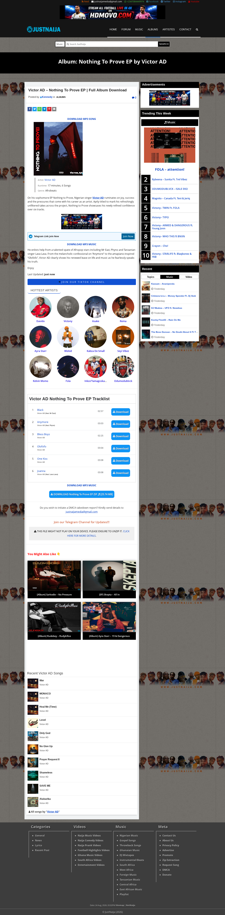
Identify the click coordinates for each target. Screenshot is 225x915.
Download (122, 412)
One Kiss (42, 458)
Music (139, 29)
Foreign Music (128, 874)
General (40, 835)
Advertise (168, 850)
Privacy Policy (170, 845)
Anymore (42, 422)
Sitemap (120, 905)
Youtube (194, 1)
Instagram (180, 1)
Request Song (170, 865)
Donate (166, 874)
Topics (150, 276)
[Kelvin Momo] (40, 367)
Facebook (153, 1)
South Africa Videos (89, 860)
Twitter (167, 1)
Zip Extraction (170, 860)
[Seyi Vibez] (123, 337)
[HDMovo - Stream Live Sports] (112, 18)
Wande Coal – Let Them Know (166, 296)
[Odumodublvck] (123, 367)
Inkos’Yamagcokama (96, 381)
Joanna (41, 471)
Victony (68, 321)
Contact (185, 29)
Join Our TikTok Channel (82, 281)
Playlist (124, 894)
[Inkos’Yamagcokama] (95, 367)
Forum (126, 29)
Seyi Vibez (123, 351)
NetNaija (130, 905)
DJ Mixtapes (127, 855)
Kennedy (47, 97)
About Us (168, 840)
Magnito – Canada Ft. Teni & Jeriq (171, 198)
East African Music (131, 889)
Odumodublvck (123, 381)
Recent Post (42, 850)
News (38, 840)
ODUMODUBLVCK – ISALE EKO (170, 189)
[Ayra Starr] (40, 337)
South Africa (127, 865)
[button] (30, 109)
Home (113, 29)
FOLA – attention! (169, 169)
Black (40, 410)
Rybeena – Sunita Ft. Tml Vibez (169, 179)
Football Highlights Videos (94, 850)
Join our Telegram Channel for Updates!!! (81, 522)
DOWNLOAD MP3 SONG (81, 119)
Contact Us (169, 835)
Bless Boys (43, 434)
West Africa (126, 870)
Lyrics (38, 845)
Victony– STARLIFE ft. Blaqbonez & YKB (172, 255)
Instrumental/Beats (132, 860)
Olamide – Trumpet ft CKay (165, 308)
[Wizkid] (68, 337)
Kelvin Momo (40, 381)
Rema (123, 321)
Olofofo (41, 446)
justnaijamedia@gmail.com (82, 511)
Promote (167, 855)
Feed (86, 1)
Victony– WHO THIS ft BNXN (168, 236)
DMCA (166, 870)
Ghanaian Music (130, 850)
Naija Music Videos (89, 835)
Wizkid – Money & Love (163, 332)
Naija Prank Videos (89, 845)
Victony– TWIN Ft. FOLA (166, 208)
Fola (68, 381)
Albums (153, 29)
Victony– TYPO (160, 217)
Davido (40, 321)
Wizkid (68, 351)
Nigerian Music (129, 835)
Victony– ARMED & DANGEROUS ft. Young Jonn (172, 227)
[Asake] (95, 307)
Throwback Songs (130, 845)
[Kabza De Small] (95, 337)
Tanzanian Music (130, 879)
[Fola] (68, 367)
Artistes (169, 29)
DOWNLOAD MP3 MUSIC (81, 244)
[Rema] (123, 307)
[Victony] (68, 307)
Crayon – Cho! (160, 246)
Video (189, 276)
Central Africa (128, 884)
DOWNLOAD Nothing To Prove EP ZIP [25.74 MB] (83, 494)
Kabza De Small (96, 351)
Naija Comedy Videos (90, 840)
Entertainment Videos (91, 865)
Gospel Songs (128, 840)
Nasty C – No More (161, 284)
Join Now (128, 236)
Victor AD (50, 180)
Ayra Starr (41, 351)
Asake (95, 321)
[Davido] (40, 307)
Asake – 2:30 (158, 320)
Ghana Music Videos (90, 855)
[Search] (197, 29)
